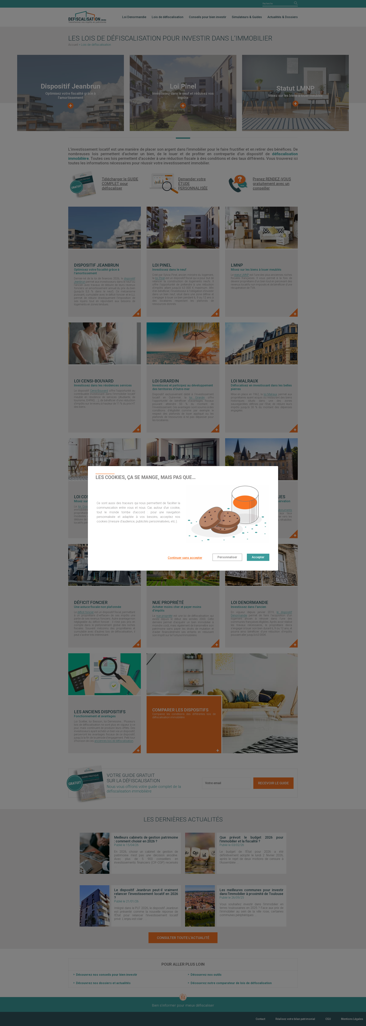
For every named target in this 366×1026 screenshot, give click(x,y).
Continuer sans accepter (185, 558)
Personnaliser (227, 557)
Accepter (258, 557)
